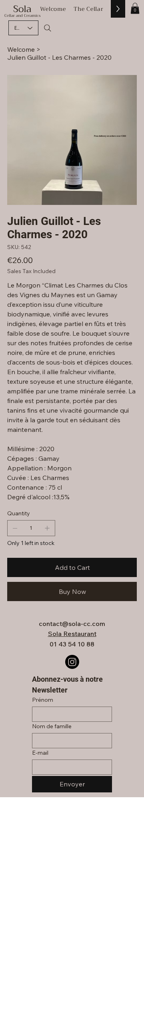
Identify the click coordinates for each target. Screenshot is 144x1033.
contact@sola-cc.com (72, 624)
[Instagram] (72, 662)
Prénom (42, 700)
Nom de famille (52, 726)
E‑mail (40, 752)
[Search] (47, 28)
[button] (135, 8)
